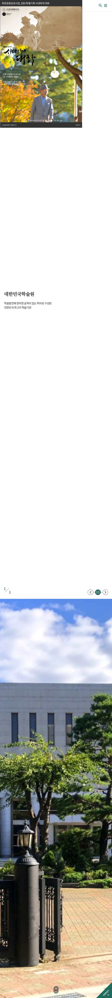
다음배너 (105, 592)
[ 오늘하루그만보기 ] (9, 125)
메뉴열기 (105, 5)
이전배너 (90, 592)
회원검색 (100, 5)
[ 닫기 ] (78, 125)
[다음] (56, 990)
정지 (98, 592)
